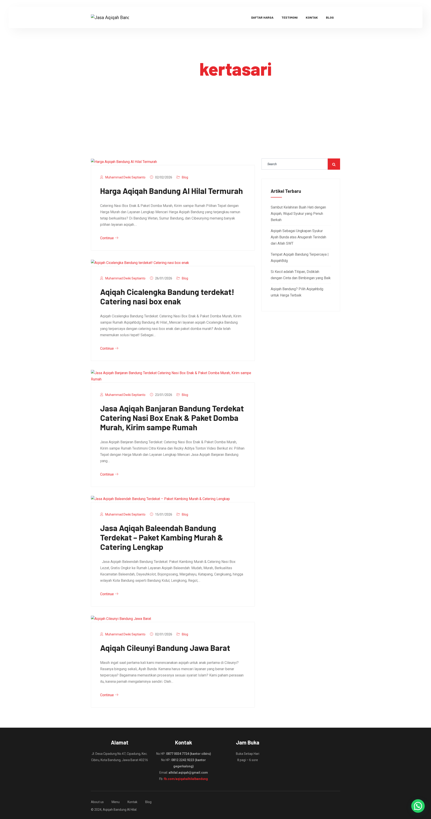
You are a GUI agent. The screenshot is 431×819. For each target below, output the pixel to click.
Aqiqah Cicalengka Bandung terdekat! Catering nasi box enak (167, 296)
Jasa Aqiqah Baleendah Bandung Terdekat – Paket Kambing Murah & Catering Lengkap (161, 537)
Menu (116, 802)
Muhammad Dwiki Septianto (125, 177)
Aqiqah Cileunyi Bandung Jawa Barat (165, 647)
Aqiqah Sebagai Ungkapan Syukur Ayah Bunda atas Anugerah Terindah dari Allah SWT (298, 237)
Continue (107, 238)
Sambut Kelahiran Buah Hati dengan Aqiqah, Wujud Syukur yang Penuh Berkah (298, 213)
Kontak (312, 17)
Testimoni (289, 17)
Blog (330, 17)
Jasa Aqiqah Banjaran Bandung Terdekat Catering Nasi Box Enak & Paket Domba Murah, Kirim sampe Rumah (172, 417)
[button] (418, 806)
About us (97, 802)
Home (206, 91)
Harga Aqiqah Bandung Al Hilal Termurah (171, 190)
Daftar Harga (262, 17)
